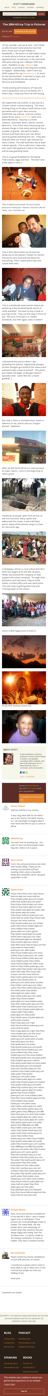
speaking (39, 7)
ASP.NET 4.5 (27, 1363)
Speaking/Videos (11, 1363)
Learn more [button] (9, 1384)
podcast (21, 7)
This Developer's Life (27, 1343)
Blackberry (28, 73)
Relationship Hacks (30, 1371)
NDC (11, 36)
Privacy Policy (9, 1339)
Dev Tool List (9, 1347)
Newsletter (30, 776)
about (7, 7)
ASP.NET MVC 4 (29, 1367)
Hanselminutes (25, 1339)
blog (14, 7)
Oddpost (29, 65)
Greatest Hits (9, 1343)
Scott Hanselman (24, 4)
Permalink (32, 788)
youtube (30, 7)
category (25, 17)
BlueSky (32, 785)
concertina (25, 116)
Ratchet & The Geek (26, 1347)
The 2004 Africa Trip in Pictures (24, 24)
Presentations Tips (11, 1367)
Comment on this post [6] (25, 31)
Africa (17, 36)
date (33, 17)
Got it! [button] (24, 1391)
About (22, 776)
